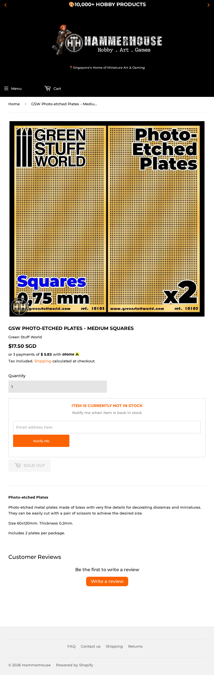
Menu (16, 88)
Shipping (42, 361)
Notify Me (41, 441)
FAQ (71, 646)
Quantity (17, 375)
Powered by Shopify (74, 665)
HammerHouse (36, 665)
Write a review (107, 581)
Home (14, 104)
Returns (135, 646)
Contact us (91, 646)
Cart (56, 88)
